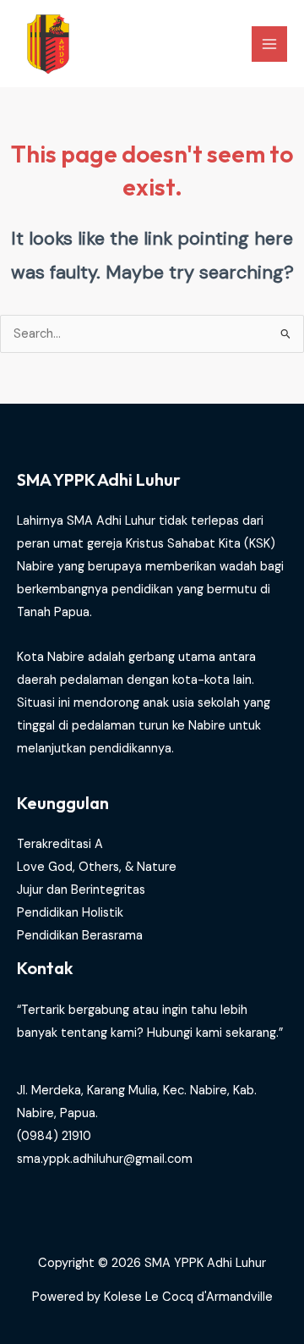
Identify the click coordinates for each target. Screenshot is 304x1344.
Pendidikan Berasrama (80, 936)
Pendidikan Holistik (70, 913)
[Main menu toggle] (269, 44)
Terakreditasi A (60, 844)
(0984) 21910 (54, 1136)
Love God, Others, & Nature (96, 867)
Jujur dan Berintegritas (81, 890)
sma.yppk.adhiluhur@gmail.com (105, 1159)
